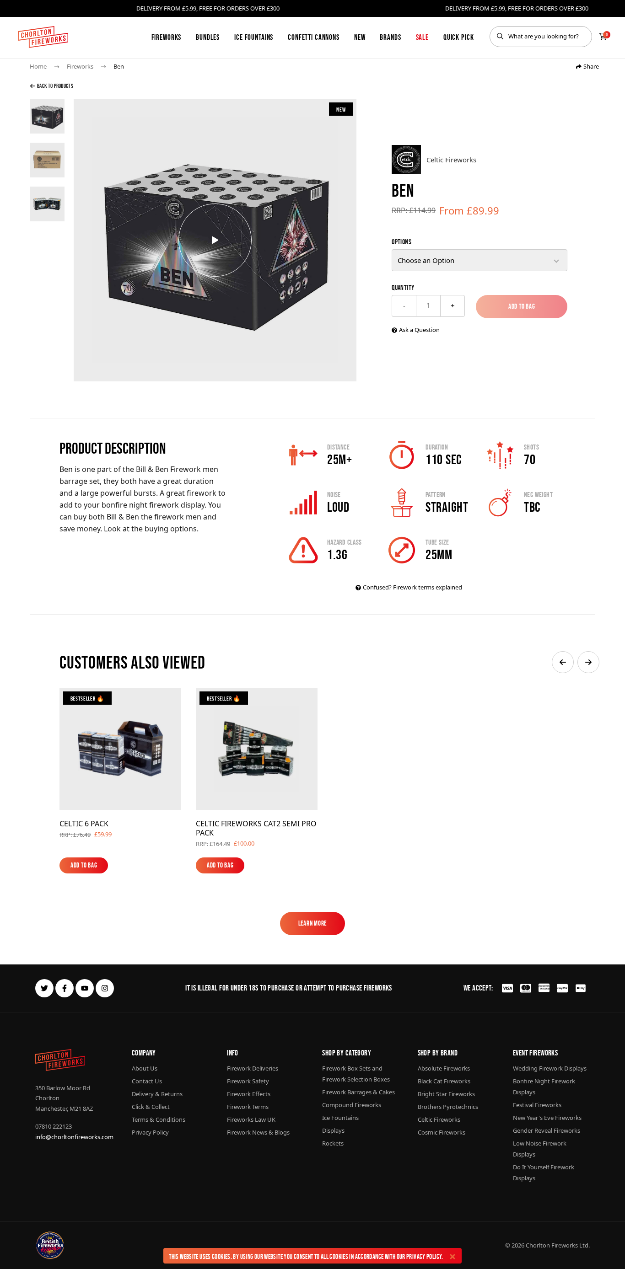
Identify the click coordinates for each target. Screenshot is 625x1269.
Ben (118, 66)
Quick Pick (458, 37)
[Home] (43, 37)
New (360, 37)
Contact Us (147, 1081)
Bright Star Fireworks (446, 1094)
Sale (422, 37)
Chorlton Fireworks (552, 1245)
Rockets (333, 1143)
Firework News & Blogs (258, 1132)
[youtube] (84, 988)
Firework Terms (248, 1107)
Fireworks (166, 37)
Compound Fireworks (351, 1105)
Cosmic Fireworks (441, 1132)
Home (38, 66)
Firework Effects (248, 1094)
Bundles (208, 37)
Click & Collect (151, 1107)
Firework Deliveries (252, 1068)
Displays (333, 1130)
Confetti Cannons (313, 37)
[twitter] (44, 988)
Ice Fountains (253, 37)
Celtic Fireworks (439, 1119)
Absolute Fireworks (444, 1068)
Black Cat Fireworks (444, 1081)
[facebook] (64, 988)
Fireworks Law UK (251, 1119)
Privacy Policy (424, 1256)
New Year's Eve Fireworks (547, 1118)
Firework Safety (248, 1081)
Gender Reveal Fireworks (546, 1130)
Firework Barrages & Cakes (358, 1092)
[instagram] (105, 988)
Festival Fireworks (537, 1105)
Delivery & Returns (157, 1094)
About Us (144, 1068)
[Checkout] (603, 36)
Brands (390, 37)
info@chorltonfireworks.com (74, 1137)
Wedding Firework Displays (550, 1068)
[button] (563, 662)
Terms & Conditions (158, 1119)
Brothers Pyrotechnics (448, 1107)
